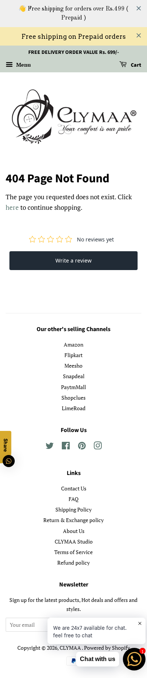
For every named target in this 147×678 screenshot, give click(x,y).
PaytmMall (73, 387)
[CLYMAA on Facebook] (65, 446)
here (12, 207)
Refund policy (73, 562)
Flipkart (73, 355)
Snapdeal (73, 376)
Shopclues (73, 397)
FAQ (73, 498)
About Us (73, 530)
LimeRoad (74, 408)
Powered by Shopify (107, 647)
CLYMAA (71, 647)
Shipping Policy (73, 509)
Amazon (73, 344)
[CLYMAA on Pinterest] (82, 446)
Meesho (73, 365)
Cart (135, 65)
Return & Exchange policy (73, 520)
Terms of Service (73, 552)
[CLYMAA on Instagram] (97, 446)
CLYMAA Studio (74, 541)
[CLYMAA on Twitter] (50, 446)
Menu (23, 64)
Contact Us (73, 488)
